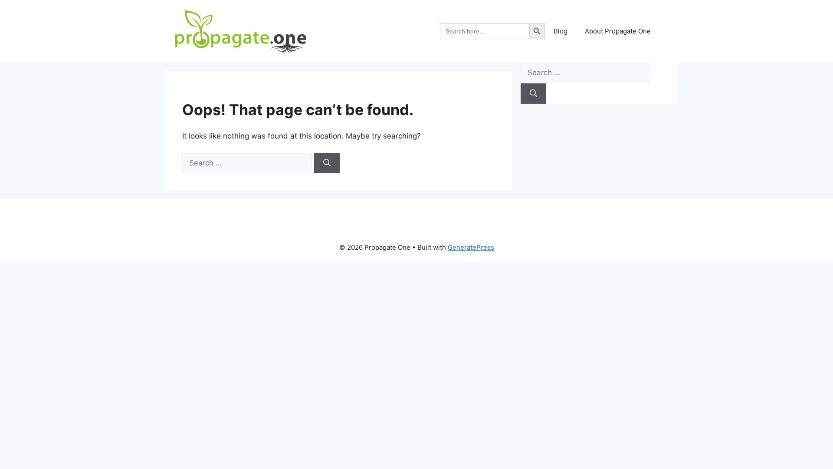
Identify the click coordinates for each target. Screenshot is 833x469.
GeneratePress (471, 247)
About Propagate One (618, 31)
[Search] (327, 163)
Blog (560, 31)
